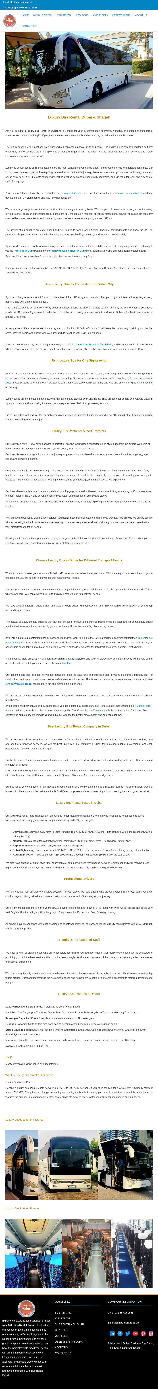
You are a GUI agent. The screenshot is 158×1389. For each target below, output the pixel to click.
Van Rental (64, 15)
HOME (25, 15)
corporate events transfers (127, 193)
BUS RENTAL (63, 1312)
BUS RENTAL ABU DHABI (70, 1324)
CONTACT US (29, 26)
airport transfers (72, 193)
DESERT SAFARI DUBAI (69, 1341)
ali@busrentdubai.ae (20, 2)
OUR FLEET (62, 1336)
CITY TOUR (82, 15)
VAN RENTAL (63, 1318)
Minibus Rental (43, 15)
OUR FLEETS (100, 15)
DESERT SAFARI (121, 15)
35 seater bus (100, 710)
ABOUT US (141, 15)
